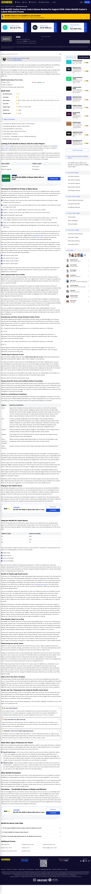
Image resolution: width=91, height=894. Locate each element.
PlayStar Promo (25, 847)
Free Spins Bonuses (74, 203)
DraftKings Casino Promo (28, 844)
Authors (15, 869)
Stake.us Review (44, 25)
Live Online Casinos (74, 183)
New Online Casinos (74, 180)
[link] (81, 861)
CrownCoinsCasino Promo (77, 78)
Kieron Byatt (73, 300)
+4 (85, 255)
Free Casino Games (73, 241)
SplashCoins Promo (78, 132)
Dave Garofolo (73, 264)
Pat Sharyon (73, 275)
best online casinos (42, 584)
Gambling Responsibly (45, 869)
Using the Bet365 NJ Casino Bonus (12, 128)
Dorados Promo (77, 122)
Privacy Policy (21, 869)
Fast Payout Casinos (74, 190)
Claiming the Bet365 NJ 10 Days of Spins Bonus (16, 126)
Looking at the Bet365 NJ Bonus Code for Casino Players (19, 123)
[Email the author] (60, 54)
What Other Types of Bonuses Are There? (14, 131)
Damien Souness (18, 60)
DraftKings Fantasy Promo (49, 844)
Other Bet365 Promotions (10, 134)
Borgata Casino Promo (6, 847)
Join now (87, 2)
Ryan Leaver (73, 280)
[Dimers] (6, 2)
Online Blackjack (73, 220)
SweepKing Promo (77, 140)
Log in (81, 2)
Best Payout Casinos (74, 187)
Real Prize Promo (77, 97)
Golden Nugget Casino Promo (50, 847)
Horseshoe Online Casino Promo (9, 850)
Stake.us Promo (77, 67)
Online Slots (71, 217)
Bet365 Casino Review (9, 6)
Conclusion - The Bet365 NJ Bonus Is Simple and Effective (19, 136)
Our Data (65, 869)
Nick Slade (72, 290)
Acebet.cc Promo (77, 105)
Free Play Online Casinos (75, 233)
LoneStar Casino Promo (77, 88)
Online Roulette (72, 224)
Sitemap (37, 869)
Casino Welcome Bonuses (75, 200)
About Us (3, 869)
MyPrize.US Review (14, 25)
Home (2, 6)
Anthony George (16, 58)
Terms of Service (30, 869)
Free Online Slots (73, 244)
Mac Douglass (73, 270)
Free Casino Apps (73, 237)
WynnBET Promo (26, 850)
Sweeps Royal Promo (76, 113)
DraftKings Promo (5, 844)
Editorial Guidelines (57, 869)
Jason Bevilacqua (74, 285)
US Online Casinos (73, 176)
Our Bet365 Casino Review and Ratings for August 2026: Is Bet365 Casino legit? (78, 164)
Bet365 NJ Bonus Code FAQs (11, 139)
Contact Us (9, 869)
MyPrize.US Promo (77, 60)
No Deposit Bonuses (74, 207)
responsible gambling (38, 235)
